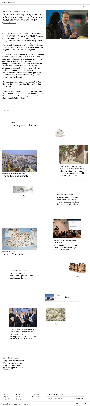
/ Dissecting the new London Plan (65, 241)
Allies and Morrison (82, 404)
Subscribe (77, 399)
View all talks (81, 7)
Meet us (25, 404)
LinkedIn (35, 394)
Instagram (35, 397)
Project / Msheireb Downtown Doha (13, 173)
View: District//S (78, 276)
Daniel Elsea (25, 34)
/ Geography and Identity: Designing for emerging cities (72, 167)
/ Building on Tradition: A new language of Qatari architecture (23, 330)
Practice (5, 394)
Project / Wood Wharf (9, 251)
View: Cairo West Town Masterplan (23, 195)
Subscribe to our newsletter (57, 394)
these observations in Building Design (21, 97)
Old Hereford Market (63, 297)
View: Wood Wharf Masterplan (55, 323)
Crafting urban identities (24, 125)
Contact (5, 399)
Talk (3, 11)
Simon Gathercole (10, 23)
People (5, 397)
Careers (19, 394)
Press (18, 397)
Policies (19, 399)
